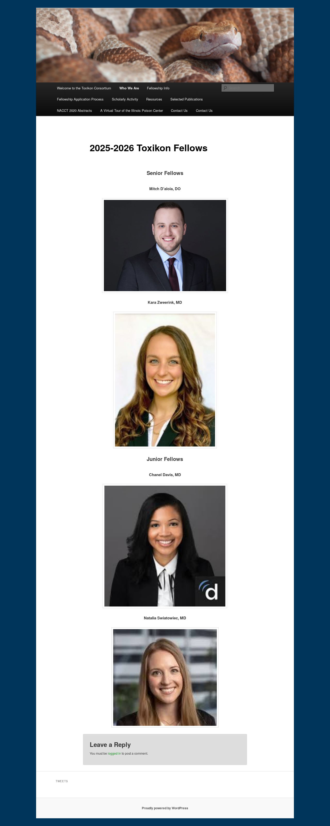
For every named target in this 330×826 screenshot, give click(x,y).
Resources (154, 99)
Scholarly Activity (125, 99)
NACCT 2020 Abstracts (74, 110)
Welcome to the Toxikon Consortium (84, 88)
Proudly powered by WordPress (165, 808)
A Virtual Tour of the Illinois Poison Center (131, 110)
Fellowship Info (158, 88)
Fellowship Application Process (80, 99)
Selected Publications (186, 99)
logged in (114, 753)
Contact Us (179, 110)
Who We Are (129, 88)
